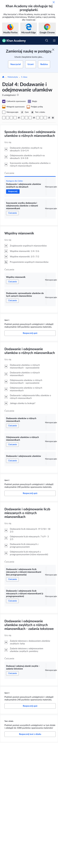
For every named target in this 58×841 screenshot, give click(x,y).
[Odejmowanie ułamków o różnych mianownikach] (26, 117)
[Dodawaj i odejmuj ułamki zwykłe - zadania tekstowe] (45, 117)
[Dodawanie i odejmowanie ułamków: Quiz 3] (49, 117)
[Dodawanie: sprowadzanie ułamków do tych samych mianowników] (15, 117)
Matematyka (13, 77)
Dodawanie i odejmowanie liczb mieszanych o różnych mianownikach (27, 513)
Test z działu (8, 721)
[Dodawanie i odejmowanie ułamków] (30, 117)
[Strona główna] (3, 77)
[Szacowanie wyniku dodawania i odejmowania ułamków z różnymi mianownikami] (7, 117)
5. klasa (24, 77)
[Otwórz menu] (54, 40)
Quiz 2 (6, 480)
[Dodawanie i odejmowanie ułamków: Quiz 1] (19, 117)
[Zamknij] (54, 2)
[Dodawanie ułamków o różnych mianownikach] (22, 117)
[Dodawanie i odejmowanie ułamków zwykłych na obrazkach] (3, 117)
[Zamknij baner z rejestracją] (53, 49)
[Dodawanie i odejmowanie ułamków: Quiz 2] (34, 117)
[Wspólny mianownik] (11, 117)
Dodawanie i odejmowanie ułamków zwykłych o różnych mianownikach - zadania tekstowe (29, 625)
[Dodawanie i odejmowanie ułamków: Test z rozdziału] (52, 117)
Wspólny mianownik (19, 233)
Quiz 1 (6, 320)
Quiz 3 (6, 693)
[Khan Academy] (13, 41)
